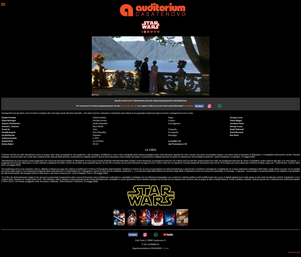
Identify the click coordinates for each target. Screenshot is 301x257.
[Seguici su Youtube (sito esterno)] (168, 234)
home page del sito (128, 106)
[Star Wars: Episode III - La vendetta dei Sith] (132, 217)
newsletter (188, 106)
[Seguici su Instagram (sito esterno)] (209, 106)
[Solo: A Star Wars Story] (182, 217)
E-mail (166, 248)
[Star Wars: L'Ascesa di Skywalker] (170, 217)
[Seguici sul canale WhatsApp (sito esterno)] (220, 106)
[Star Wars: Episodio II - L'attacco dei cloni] (119, 217)
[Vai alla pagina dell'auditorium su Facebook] (199, 106)
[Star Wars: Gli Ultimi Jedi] (157, 217)
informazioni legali (294, 252)
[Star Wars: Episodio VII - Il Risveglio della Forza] (145, 217)
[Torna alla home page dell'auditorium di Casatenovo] (152, 9)
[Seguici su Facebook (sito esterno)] (133, 234)
